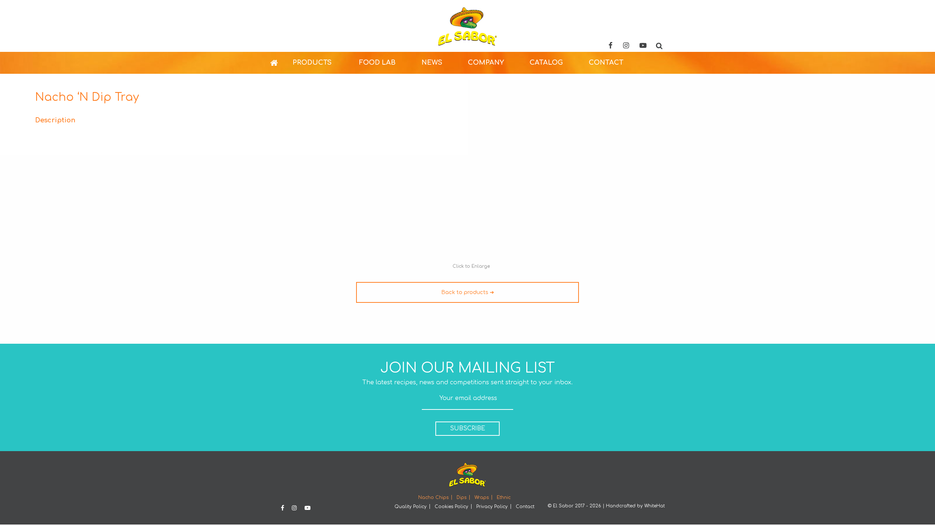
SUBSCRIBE (467, 428)
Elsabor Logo (467, 26)
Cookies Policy (451, 506)
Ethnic (504, 497)
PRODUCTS (312, 62)
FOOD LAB (377, 62)
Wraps (481, 497)
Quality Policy (410, 506)
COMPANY (486, 62)
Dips (461, 497)
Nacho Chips (433, 497)
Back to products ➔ (467, 292)
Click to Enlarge (471, 266)
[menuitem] (281, 63)
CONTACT (606, 62)
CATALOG (546, 62)
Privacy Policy (492, 506)
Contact (525, 506)
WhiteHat (654, 505)
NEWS (431, 62)
